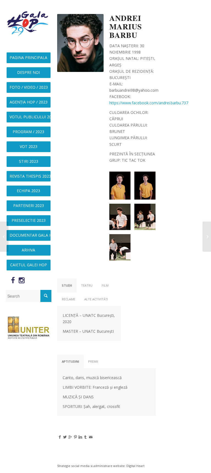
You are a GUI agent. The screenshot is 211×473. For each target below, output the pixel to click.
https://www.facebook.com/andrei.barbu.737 (148, 102)
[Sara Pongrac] (4, 237)
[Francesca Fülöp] (206, 237)
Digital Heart (135, 466)
